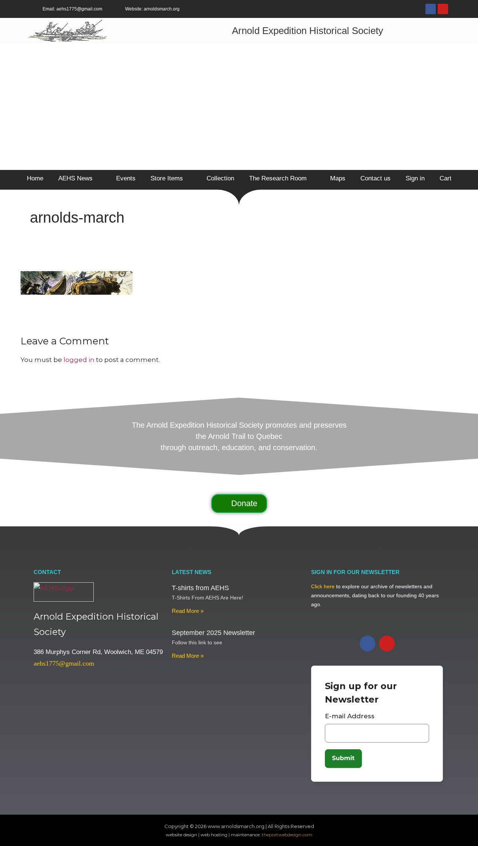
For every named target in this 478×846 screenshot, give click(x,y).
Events (126, 178)
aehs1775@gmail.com (64, 663)
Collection (220, 178)
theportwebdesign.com (287, 834)
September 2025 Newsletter (213, 632)
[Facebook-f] (430, 9)
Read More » (188, 611)
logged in (78, 359)
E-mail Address (350, 716)
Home (35, 178)
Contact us (375, 178)
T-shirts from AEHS (200, 588)
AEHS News (75, 178)
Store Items (166, 178)
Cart (445, 178)
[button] (239, 503)
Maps (337, 178)
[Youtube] (443, 9)
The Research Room (278, 178)
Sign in (415, 178)
